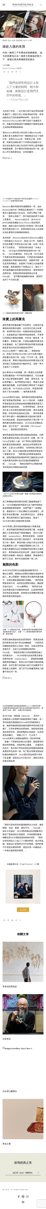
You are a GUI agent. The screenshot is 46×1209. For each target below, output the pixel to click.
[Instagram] (27, 1196)
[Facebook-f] (18, 1196)
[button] (23, 909)
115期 (29, 40)
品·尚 (25, 40)
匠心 (9, 40)
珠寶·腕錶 (19, 40)
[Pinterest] (23, 1196)
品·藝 (13, 40)
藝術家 (5, 40)
